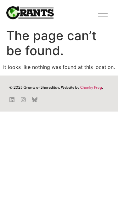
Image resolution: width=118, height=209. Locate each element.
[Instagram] (23, 99)
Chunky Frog (91, 88)
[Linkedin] (12, 99)
